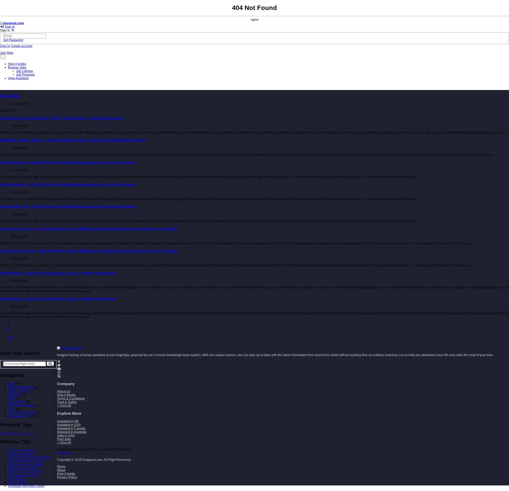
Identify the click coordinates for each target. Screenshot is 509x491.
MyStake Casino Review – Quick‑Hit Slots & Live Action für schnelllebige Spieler (73, 140)
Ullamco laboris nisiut (23, 468)
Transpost (24, 433)
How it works (17, 64)
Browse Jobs (17, 67)
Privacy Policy (67, 477)
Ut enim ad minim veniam (26, 461)
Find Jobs (64, 439)
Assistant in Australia (71, 432)
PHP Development (21, 405)
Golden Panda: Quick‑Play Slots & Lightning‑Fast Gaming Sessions (61, 118)
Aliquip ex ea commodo (24, 471)
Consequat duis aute (22, 475)
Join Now (6, 52)
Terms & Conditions (22, 450)
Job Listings (24, 71)
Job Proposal (25, 74)
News (12, 398)
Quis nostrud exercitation (25, 464)
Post (11, 409)
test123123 (10, 96)
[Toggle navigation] (3, 57)
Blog (11, 383)
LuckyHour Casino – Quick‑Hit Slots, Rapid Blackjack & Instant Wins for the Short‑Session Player (88, 229)
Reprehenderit (18, 482)
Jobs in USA (66, 435)
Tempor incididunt (20, 453)
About (61, 470)
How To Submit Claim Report (28, 457)
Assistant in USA (69, 424)
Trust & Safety (67, 402)
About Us (63, 391)
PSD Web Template (22, 412)
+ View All (64, 405)
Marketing (15, 394)
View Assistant (18, 78)
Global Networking (21, 387)
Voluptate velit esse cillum (26, 486)
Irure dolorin (16, 478)
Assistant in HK (68, 421)
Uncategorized (18, 416)
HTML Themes (18, 391)
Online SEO (16, 401)
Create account (21, 46)
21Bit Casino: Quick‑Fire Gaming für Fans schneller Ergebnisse (58, 273)
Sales (15, 433)
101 (10, 338)
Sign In (9, 26)
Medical (8, 433)
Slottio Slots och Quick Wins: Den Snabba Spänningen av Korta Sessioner (68, 162)
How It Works (66, 395)
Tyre (31, 433)
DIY (2, 433)
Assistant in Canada (71, 428)
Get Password (13, 40)
